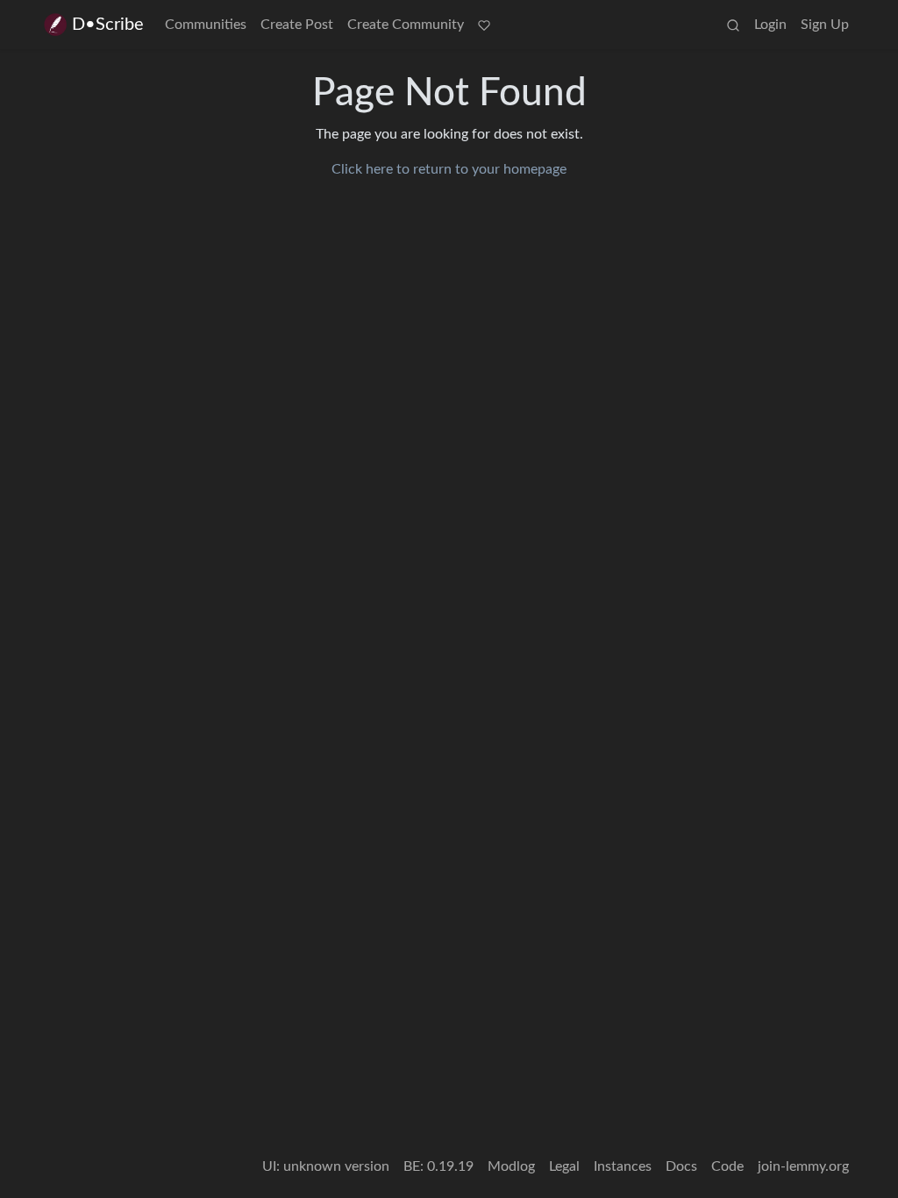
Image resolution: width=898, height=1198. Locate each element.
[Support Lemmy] (484, 24)
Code (727, 1166)
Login (770, 25)
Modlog (511, 1166)
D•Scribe (108, 24)
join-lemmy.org (803, 1166)
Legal (564, 1166)
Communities (205, 25)
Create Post (296, 25)
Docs (681, 1166)
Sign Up (825, 25)
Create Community (405, 25)
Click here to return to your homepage (449, 169)
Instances (623, 1166)
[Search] (733, 24)
